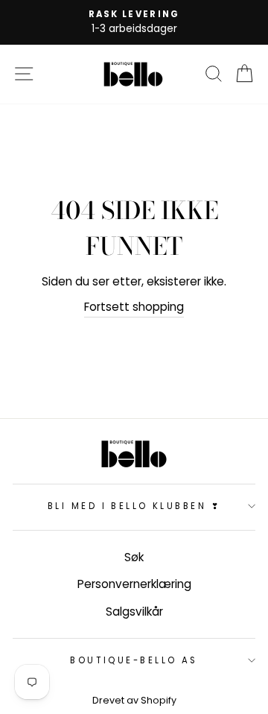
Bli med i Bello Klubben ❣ (134, 506)
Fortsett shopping (134, 307)
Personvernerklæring (134, 584)
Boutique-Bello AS (134, 660)
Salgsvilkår (134, 611)
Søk (134, 557)
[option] (134, 22)
